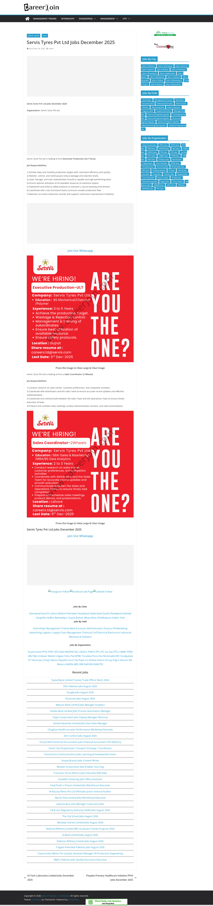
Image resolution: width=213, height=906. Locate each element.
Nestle (51, 656)
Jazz (41, 660)
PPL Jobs (164, 152)
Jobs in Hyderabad (167, 73)
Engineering (86, 18)
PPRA (130, 651)
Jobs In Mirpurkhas (173, 84)
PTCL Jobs (151, 156)
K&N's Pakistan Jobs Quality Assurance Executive (80, 859)
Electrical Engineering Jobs (158, 118)
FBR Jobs (181, 185)
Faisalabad (83, 613)
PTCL (116, 651)
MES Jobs (170, 185)
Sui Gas (109, 651)
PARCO (92, 651)
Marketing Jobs (158, 107)
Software (87, 636)
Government (35, 651)
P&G (35, 656)
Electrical (103, 632)
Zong (46, 660)
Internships (67, 18)
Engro (116, 660)
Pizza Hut (97, 656)
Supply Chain (59, 632)
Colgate (59, 656)
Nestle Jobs (177, 159)
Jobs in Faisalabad (149, 73)
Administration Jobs (165, 103)
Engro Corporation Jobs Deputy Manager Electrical (80, 717)
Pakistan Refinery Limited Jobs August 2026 (80, 841)
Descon (124, 660)
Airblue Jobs (176, 177)
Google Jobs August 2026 (80, 692)
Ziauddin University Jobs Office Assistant (80, 779)
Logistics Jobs (147, 111)
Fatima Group (104, 660)
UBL (30, 656)
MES (76, 664)
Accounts (81, 628)
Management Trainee (45, 18)
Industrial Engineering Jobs (168, 122)
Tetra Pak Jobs (161, 163)
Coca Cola (72, 660)
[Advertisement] (80, 76)
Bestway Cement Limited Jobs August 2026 (80, 822)
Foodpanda (126, 656)
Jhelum (80, 617)
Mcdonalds (109, 656)
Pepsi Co (83, 660)
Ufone (34, 660)
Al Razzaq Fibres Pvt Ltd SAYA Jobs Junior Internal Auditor (80, 791)
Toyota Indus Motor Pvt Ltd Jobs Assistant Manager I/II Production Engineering (80, 853)
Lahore (54, 613)
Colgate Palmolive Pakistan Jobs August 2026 (80, 847)
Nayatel (63, 660)
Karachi (45, 613)
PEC (101, 664)
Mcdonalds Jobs (178, 167)
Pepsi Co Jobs (163, 177)
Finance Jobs (181, 103)
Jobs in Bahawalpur (174, 80)
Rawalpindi (117, 613)
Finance (108, 628)
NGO (62, 651)
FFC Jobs (174, 152)
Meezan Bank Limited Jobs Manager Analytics (80, 704)
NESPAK (69, 651)
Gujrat (72, 617)
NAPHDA (88, 664)
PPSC (51, 651)
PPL (98, 651)
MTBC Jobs (175, 163)
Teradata (87, 656)
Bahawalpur (61, 617)
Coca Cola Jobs (148, 177)
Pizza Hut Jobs (162, 167)
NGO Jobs (151, 148)
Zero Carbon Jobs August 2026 (80, 735)
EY (29, 660)
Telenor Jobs (169, 174)
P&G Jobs (151, 159)
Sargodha (41, 617)
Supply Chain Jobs (163, 111)
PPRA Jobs (175, 156)
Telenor (54, 660)
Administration (95, 628)
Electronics (114, 632)
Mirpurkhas (90, 617)
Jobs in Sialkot (157, 80)
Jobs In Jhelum (156, 84)
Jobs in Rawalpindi (157, 77)
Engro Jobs (165, 181)
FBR (81, 664)
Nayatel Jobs (182, 174)
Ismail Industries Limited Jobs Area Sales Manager (80, 723)
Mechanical (75, 636)
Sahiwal (127, 613)
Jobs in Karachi (181, 66)
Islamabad (34, 613)
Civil (95, 632)
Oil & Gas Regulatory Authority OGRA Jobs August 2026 (80, 810)
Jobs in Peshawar (178, 69)
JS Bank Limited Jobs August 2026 (80, 835)
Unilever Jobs (164, 159)
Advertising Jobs (173, 107)
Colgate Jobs (147, 163)
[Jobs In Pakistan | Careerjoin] (27, 18)
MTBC (78, 656)
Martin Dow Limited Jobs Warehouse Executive (80, 797)
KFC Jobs (145, 170)
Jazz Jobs (145, 174)
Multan (62, 613)
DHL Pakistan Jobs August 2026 (80, 686)
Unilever (42, 656)
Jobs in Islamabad (165, 66)
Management (107, 18)
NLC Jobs (176, 148)
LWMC (123, 651)
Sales (45, 36)
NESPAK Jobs (164, 148)
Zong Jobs (157, 174)
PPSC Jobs (175, 145)
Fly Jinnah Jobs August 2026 (80, 698)
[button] (94, 19)
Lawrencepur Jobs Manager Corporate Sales (80, 804)
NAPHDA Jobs (147, 188)
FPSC (45, 651)
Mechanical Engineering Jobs (153, 125)
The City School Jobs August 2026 (80, 816)
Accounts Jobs (147, 103)
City (125, 18)
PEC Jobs (160, 188)
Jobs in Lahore (33, 36)
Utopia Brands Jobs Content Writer (80, 760)
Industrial (126, 632)
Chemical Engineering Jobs (158, 114)
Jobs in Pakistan (148, 66)
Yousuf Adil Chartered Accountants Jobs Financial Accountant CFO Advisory (80, 742)
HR (114, 628)
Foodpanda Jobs (159, 170)
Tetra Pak (69, 656)
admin (51, 48)
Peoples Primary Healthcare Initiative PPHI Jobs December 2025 (109, 877)
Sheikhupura (104, 617)
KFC (118, 656)
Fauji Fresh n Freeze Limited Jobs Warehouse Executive (80, 785)
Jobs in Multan (162, 69)
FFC (102, 651)
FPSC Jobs (164, 145)
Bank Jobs (180, 100)
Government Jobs (149, 145)
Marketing (121, 628)
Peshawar (71, 613)
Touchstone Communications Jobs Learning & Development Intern (80, 754)
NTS (56, 651)
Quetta (106, 613)
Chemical (87, 632)
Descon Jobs (177, 181)
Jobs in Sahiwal (174, 77)
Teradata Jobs (147, 167)
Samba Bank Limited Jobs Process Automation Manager (80, 711)
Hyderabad (96, 613)
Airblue (93, 660)
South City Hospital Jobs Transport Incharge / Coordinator (80, 748)
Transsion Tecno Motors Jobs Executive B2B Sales (80, 773)
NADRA (69, 664)
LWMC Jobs (163, 156)
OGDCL (83, 651)
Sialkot (50, 617)
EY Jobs (172, 170)
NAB (96, 664)
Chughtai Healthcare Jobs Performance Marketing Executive (80, 729)
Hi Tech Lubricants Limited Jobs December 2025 (50, 877)
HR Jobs (145, 107)
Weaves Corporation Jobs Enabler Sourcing (80, 766)
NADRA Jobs (159, 185)
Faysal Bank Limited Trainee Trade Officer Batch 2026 (80, 680)
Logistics (47, 632)
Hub (122, 617)
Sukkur (115, 617)
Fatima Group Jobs (149, 181)
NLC (76, 651)
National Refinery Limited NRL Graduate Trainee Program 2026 (80, 828)
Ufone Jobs (182, 170)
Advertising (35, 632)
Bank (72, 628)
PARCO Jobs (152, 152)
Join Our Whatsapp (80, 251)
